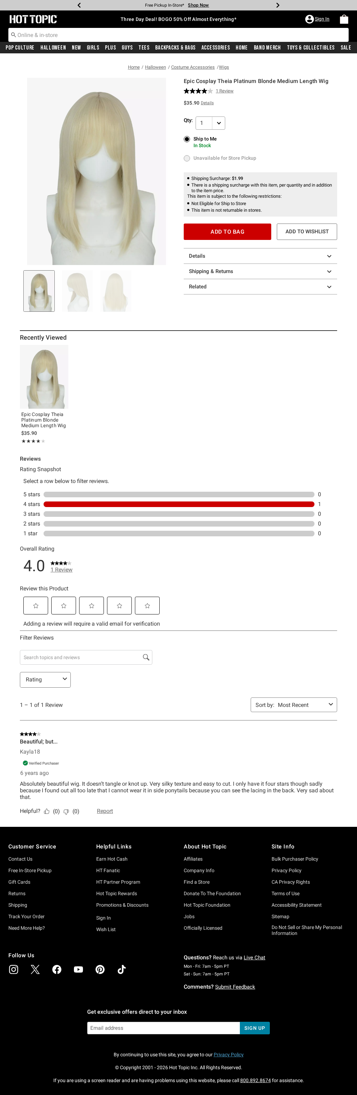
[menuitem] (344, 19)
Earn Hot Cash (112, 859)
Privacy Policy (287, 870)
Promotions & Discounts (122, 905)
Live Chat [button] (254, 957)
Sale (346, 47)
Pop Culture (20, 47)
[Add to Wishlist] (61, 352)
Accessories (216, 47)
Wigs (224, 67)
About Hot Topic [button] (205, 846)
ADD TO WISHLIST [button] (307, 231)
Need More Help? (26, 928)
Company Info (199, 870)
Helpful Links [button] (114, 846)
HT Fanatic (108, 870)
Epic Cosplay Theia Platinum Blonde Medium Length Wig (43, 419)
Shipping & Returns (211, 271)
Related (197, 287)
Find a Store (197, 882)
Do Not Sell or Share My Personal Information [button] (307, 930)
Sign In (103, 918)
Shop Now (198, 5)
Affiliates (193, 859)
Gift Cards (19, 882)
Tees (144, 47)
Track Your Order (26, 916)
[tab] (39, 291)
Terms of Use (285, 893)
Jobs (189, 916)
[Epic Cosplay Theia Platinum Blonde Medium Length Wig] (44, 377)
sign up (254, 1028)
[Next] (278, 5)
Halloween (53, 47)
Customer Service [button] (32, 846)
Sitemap (280, 916)
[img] (13, 969)
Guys (127, 47)
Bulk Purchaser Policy (295, 859)
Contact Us (20, 859)
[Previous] (79, 5)
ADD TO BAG (227, 231)
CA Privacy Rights (291, 882)
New (76, 47)
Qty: (188, 120)
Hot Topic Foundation (207, 905)
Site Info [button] (283, 846)
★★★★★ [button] (31, 441)
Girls (93, 47)
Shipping (17, 905)
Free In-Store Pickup (30, 870)
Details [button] (207, 102)
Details (197, 256)
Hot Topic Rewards (116, 893)
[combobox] (178, 35)
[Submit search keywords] (13, 34)
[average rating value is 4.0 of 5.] (200, 91)
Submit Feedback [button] (235, 987)
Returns (16, 893)
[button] (318, 19)
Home (242, 47)
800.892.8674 (255, 1080)
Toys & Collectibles (311, 47)
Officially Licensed (203, 928)
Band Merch (267, 47)
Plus (110, 47)
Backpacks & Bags (175, 47)
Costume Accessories (193, 67)
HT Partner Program (118, 882)
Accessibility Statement (297, 905)
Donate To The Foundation (212, 893)
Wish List (106, 929)
